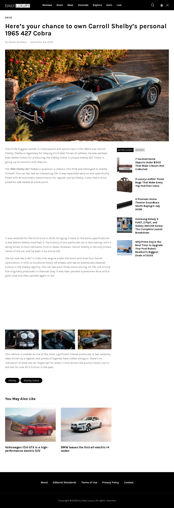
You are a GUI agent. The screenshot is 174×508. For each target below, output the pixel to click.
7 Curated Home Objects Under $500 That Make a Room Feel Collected (149, 164)
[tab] (125, 150)
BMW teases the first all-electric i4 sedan (85, 449)
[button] (87, 95)
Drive (8, 17)
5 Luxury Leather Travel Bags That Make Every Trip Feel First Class (149, 182)
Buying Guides (125, 150)
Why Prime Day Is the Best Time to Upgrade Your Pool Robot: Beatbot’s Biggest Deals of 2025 (149, 248)
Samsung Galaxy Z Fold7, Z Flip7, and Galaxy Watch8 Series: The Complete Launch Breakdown (149, 225)
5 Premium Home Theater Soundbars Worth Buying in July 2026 (147, 204)
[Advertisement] (58, 211)
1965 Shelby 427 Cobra (24, 169)
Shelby (12, 380)
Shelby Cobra (31, 380)
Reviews (140, 150)
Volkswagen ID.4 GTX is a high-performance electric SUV (26, 449)
